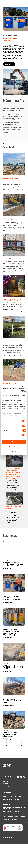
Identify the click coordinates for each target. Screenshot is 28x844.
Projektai (6, 784)
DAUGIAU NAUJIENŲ (13, 744)
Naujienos (6, 786)
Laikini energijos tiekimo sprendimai (14, 816)
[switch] (24, 426)
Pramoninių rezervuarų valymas (12, 802)
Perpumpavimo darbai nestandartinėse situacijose (14, 808)
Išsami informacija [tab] (14, 395)
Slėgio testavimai (8, 804)
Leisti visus (14, 442)
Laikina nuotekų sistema (10, 814)
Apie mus (5, 781)
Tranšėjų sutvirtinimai (10, 819)
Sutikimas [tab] (4, 395)
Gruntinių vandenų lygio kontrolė (13, 796)
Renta (4, 144)
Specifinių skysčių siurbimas (11, 811)
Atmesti (14, 451)
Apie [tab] (23, 395)
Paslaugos (8, 64)
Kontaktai (7, 766)
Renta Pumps (8, 776)
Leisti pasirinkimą (14, 446)
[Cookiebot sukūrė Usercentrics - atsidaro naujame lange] (20, 391)
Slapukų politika (8, 838)
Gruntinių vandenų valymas (11, 799)
